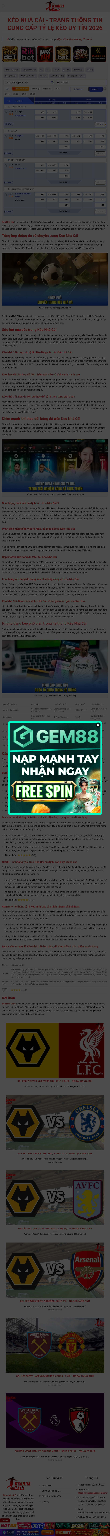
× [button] (98, 725)
